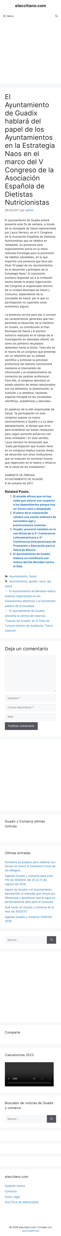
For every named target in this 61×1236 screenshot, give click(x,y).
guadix (33, 581)
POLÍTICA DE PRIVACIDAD (22, 1202)
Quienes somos (15, 1185)
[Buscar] (51, 940)
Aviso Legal (12, 1196)
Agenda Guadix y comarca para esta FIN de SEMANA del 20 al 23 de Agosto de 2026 (29, 880)
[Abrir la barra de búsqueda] (56, 16)
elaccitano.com (30, 5)
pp (49, 581)
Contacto (11, 1191)
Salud (32, 576)
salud (8, 586)
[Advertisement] (30, 53)
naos (42, 581)
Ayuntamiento (18, 576)
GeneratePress (30, 1230)
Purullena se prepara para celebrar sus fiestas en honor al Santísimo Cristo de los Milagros (30, 866)
